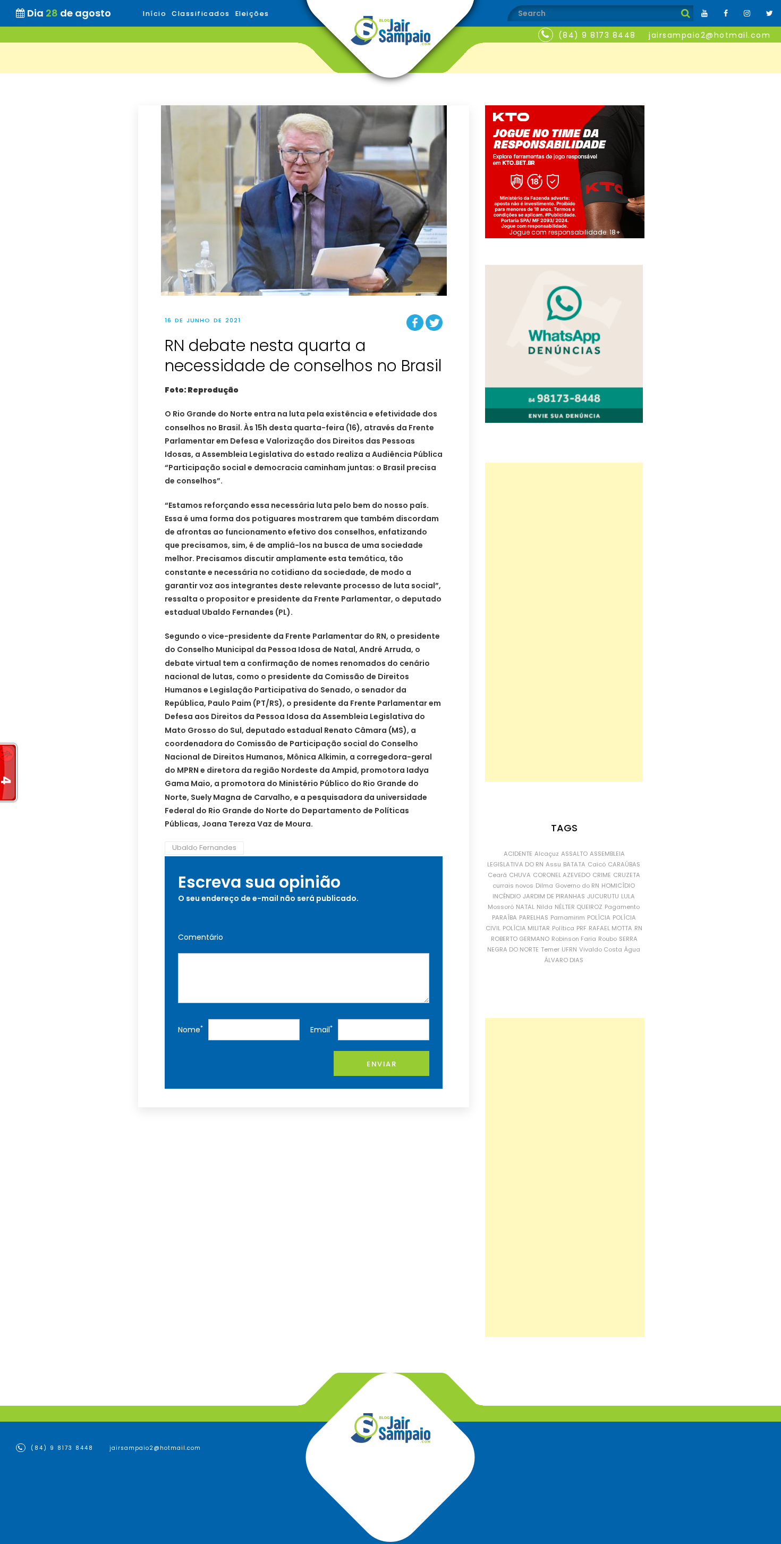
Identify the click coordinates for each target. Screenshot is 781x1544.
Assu (553, 864)
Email (321, 1029)
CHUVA (520, 875)
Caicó (597, 864)
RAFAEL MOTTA (610, 928)
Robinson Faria (573, 938)
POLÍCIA (598, 917)
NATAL (525, 907)
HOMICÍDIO (618, 885)
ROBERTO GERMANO (520, 938)
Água (632, 949)
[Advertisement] (564, 622)
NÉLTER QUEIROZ (578, 907)
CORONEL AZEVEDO (561, 875)
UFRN (569, 949)
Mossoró (501, 907)
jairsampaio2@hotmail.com (709, 35)
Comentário (200, 937)
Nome (190, 1029)
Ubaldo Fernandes (204, 847)
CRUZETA (626, 875)
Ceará (497, 875)
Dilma (544, 885)
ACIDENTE (518, 853)
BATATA (574, 864)
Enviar (381, 1064)
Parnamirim (567, 917)
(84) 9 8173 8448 (597, 35)
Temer (550, 949)
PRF (581, 928)
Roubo (607, 938)
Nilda (545, 907)
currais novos (513, 885)
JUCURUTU (603, 896)
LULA (628, 896)
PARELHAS (533, 917)
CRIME (601, 875)
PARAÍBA (504, 917)
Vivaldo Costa (600, 949)
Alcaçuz (546, 853)
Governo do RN (577, 885)
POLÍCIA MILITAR (526, 928)
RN (638, 928)
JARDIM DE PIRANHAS (554, 896)
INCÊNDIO (507, 896)
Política (563, 928)
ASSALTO (574, 853)
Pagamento (622, 907)
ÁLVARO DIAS (564, 960)
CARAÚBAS (624, 864)
